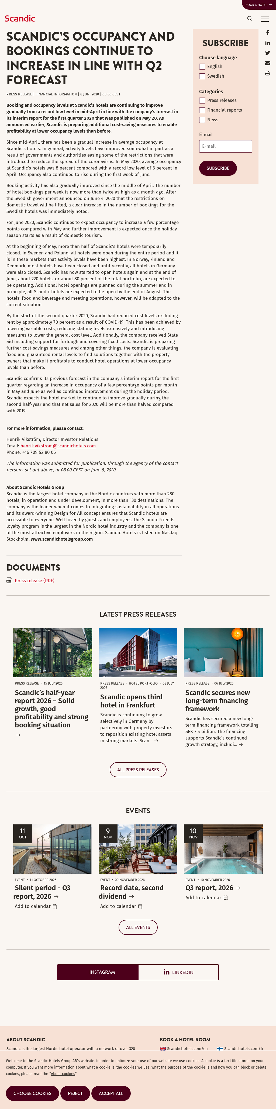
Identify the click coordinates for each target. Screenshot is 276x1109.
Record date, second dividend (131, 892)
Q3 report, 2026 (209, 888)
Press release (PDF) (34, 580)
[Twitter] (267, 54)
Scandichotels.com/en (187, 1048)
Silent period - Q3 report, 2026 (41, 892)
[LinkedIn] (267, 44)
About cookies (63, 1074)
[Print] (267, 74)
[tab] (97, 972)
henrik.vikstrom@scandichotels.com (58, 446)
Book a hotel (256, 5)
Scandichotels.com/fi (243, 1048)
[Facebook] (267, 34)
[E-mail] (267, 64)
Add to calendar (33, 906)
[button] (264, 18)
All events (138, 927)
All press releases (138, 770)
